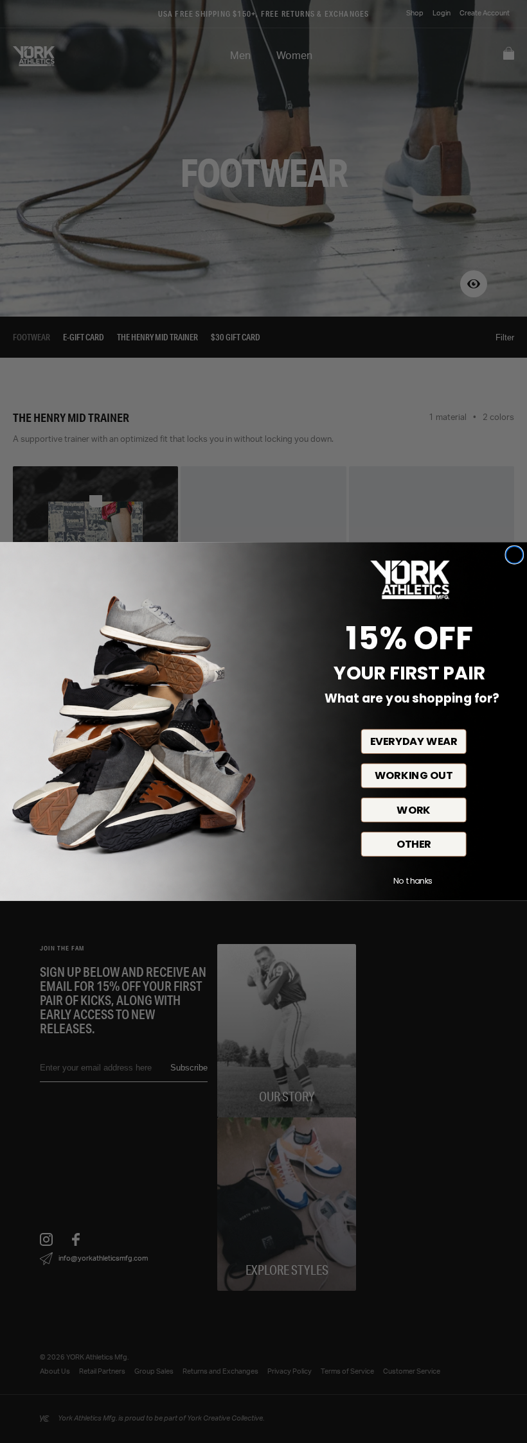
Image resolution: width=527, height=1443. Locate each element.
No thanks (413, 881)
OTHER (414, 844)
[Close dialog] (514, 555)
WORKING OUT (413, 775)
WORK (413, 810)
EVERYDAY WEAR (414, 741)
